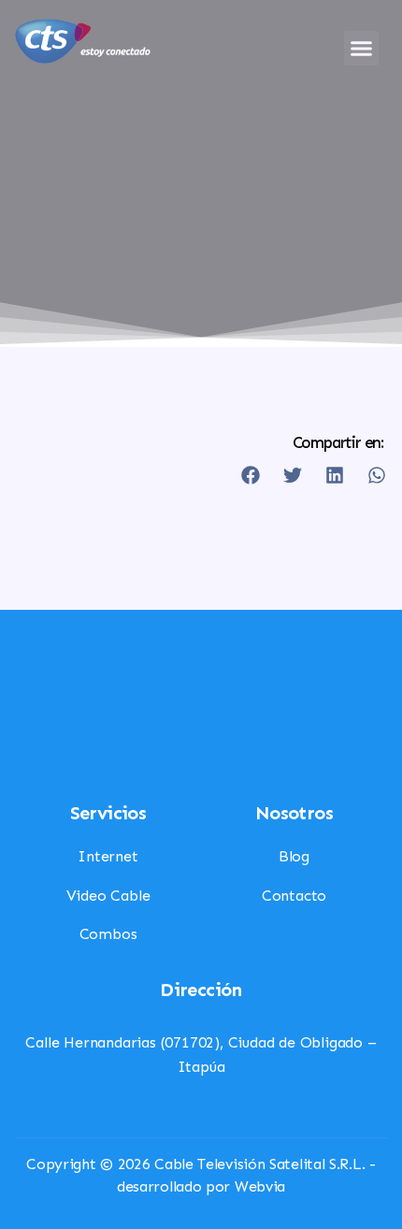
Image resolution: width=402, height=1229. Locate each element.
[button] (362, 48)
